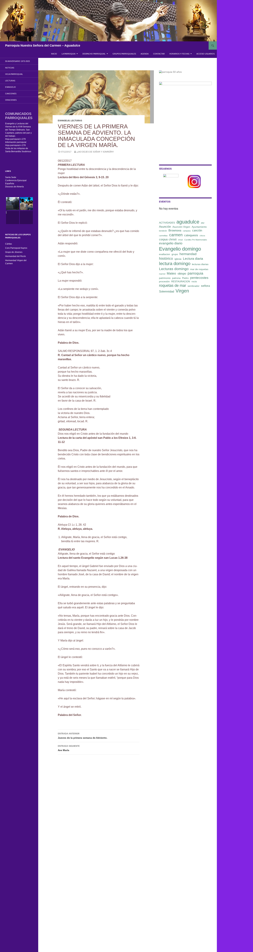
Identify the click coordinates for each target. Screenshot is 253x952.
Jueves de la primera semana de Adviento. (83, 735)
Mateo (171, 273)
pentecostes (199, 278)
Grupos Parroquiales (124, 54)
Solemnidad (166, 291)
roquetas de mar (172, 285)
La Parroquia (68, 54)
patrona (176, 278)
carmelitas (163, 236)
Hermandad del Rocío (15, 256)
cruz (180, 239)
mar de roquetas (199, 269)
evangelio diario (170, 243)
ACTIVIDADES (167, 222)
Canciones (10, 94)
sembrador (193, 286)
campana (187, 231)
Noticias (9, 68)
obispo (182, 273)
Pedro (185, 278)
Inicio (54, 54)
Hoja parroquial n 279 (15, 139)
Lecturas (76, 120)
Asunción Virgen (181, 226)
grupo (175, 254)
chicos (202, 236)
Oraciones (11, 100)
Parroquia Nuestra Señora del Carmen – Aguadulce (42, 45)
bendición (163, 231)
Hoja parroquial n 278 (15, 145)
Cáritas (8, 244)
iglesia (178, 258)
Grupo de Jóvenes (13, 252)
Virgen (182, 290)
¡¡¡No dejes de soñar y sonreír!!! (95, 152)
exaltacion (164, 254)
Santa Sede (10, 177)
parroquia (195, 273)
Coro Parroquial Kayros (16, 248)
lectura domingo (174, 263)
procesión (164, 281)
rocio (194, 281)
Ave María (69, 748)
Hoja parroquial (14, 74)
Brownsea (174, 230)
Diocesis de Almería (14, 186)
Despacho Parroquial (94, 54)
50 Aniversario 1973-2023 (17, 61)
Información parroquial (15, 142)
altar (202, 223)
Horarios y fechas (179, 54)
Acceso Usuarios (205, 54)
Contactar (159, 54)
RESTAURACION (180, 281)
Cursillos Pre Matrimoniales (195, 240)
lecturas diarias (200, 264)
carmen (176, 235)
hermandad (188, 254)
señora (205, 285)
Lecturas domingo (174, 269)
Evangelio (64, 120)
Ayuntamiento (199, 226)
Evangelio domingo (180, 249)
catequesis (191, 235)
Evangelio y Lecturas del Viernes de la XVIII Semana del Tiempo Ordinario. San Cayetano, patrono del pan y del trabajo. (18, 129)
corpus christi (168, 239)
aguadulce (187, 222)
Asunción (165, 226)
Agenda (145, 54)
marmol (162, 274)
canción (197, 230)
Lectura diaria (193, 258)
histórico (166, 258)
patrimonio (165, 278)
